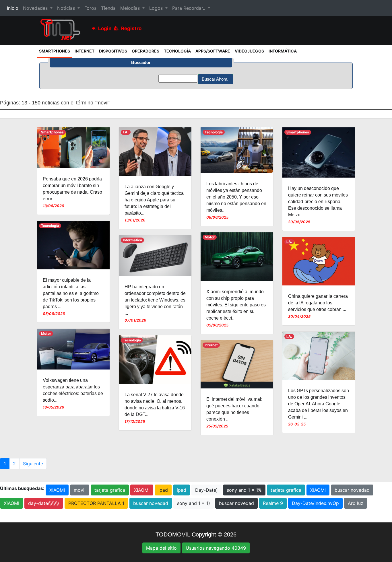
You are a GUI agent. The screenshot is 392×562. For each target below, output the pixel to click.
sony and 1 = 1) (193, 503)
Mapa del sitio (161, 548)
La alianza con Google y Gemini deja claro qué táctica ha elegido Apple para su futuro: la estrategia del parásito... (154, 199)
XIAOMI (57, 490)
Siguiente (33, 463)
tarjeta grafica (109, 490)
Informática (283, 50)
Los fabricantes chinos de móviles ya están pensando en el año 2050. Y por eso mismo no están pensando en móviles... (236, 197)
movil (80, 490)
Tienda (108, 8)
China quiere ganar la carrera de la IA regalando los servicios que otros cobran (318, 303)
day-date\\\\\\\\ (43, 503)
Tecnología (177, 50)
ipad (163, 490)
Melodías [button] (130, 8)
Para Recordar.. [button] (189, 8)
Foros (90, 8)
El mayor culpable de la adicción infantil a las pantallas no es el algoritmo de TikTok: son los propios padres (71, 293)
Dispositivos (113, 50)
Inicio (14, 8)
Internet (84, 50)
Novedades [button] (36, 8)
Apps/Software (212, 50)
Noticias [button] (66, 8)
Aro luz (355, 503)
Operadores (145, 50)
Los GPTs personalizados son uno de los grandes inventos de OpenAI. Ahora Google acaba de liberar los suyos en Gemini (318, 403)
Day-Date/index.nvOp (315, 503)
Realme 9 (273, 503)
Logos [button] (156, 8)
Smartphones (55, 50)
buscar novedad (352, 490)
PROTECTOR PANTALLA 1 (96, 503)
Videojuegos (249, 50)
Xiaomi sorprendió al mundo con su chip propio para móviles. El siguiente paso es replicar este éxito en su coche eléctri (236, 304)
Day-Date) (206, 490)
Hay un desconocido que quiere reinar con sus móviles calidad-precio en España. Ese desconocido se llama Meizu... (318, 201)
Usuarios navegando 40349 (216, 548)
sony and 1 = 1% (244, 490)
